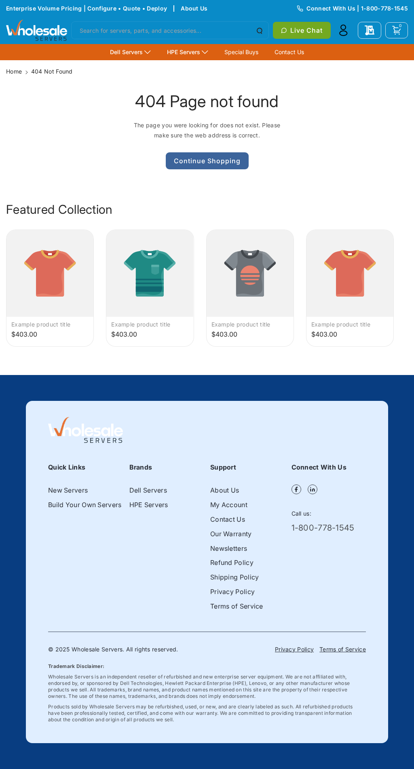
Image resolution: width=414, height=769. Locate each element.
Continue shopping (207, 161)
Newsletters (228, 548)
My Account (228, 505)
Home (14, 71)
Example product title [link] (40, 324)
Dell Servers (148, 490)
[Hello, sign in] (343, 30)
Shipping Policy (234, 577)
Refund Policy (231, 562)
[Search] (259, 30)
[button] (396, 30)
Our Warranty (231, 534)
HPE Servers (148, 505)
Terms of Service (236, 606)
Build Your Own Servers (85, 505)
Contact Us (227, 519)
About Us (194, 8)
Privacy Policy (232, 592)
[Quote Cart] (369, 30)
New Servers (68, 490)
